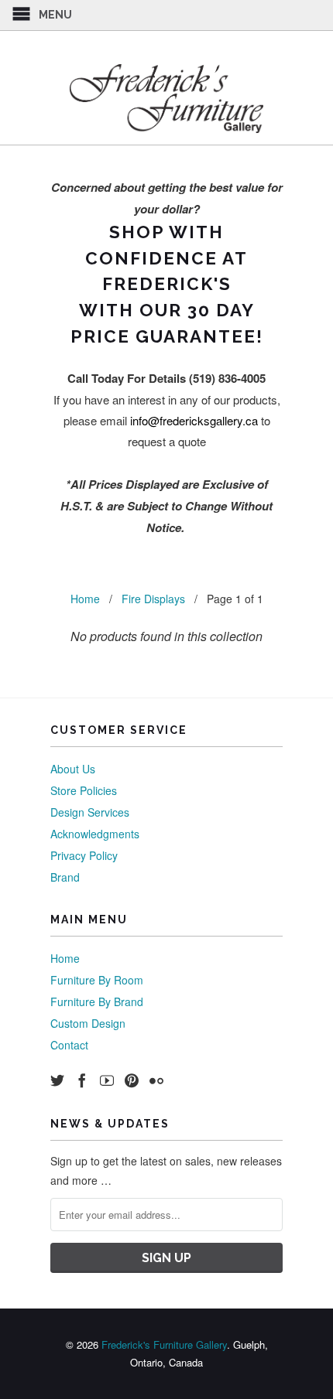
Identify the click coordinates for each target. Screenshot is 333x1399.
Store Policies (83, 790)
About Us (72, 768)
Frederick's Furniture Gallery (164, 1344)
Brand (65, 877)
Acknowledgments (94, 833)
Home (65, 958)
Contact (69, 1045)
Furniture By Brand (96, 1001)
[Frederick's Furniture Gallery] (166, 98)
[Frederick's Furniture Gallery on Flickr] (156, 1080)
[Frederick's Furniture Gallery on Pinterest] (132, 1080)
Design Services (89, 812)
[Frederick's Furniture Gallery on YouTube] (107, 1080)
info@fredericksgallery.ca (194, 420)
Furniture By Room (96, 980)
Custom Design (87, 1023)
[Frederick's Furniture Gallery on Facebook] (82, 1080)
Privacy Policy (84, 855)
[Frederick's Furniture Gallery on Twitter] (57, 1080)
